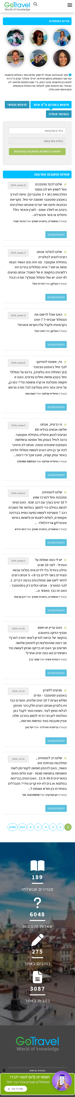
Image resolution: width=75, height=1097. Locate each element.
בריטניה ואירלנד (49, 727)
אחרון (12, 827)
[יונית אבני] (38, 48)
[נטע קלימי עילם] (62, 68)
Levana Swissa (26, 461)
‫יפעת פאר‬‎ (30, 393)
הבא (22, 827)
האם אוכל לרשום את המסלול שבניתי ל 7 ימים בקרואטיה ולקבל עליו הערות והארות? (42, 319)
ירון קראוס (20, 596)
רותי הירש (20, 529)
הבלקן (54, 283)
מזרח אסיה (51, 659)
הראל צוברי (19, 221)
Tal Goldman (30, 795)
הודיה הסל (38, 283)
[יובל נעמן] (15, 48)
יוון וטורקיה (52, 795)
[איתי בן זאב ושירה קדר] (38, 68)
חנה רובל (39, 331)
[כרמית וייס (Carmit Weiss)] (62, 48)
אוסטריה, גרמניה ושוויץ (45, 221)
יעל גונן (29, 727)
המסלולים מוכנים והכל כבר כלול (28, 1079)
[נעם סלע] (15, 68)
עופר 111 (34, 659)
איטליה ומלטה (50, 393)
